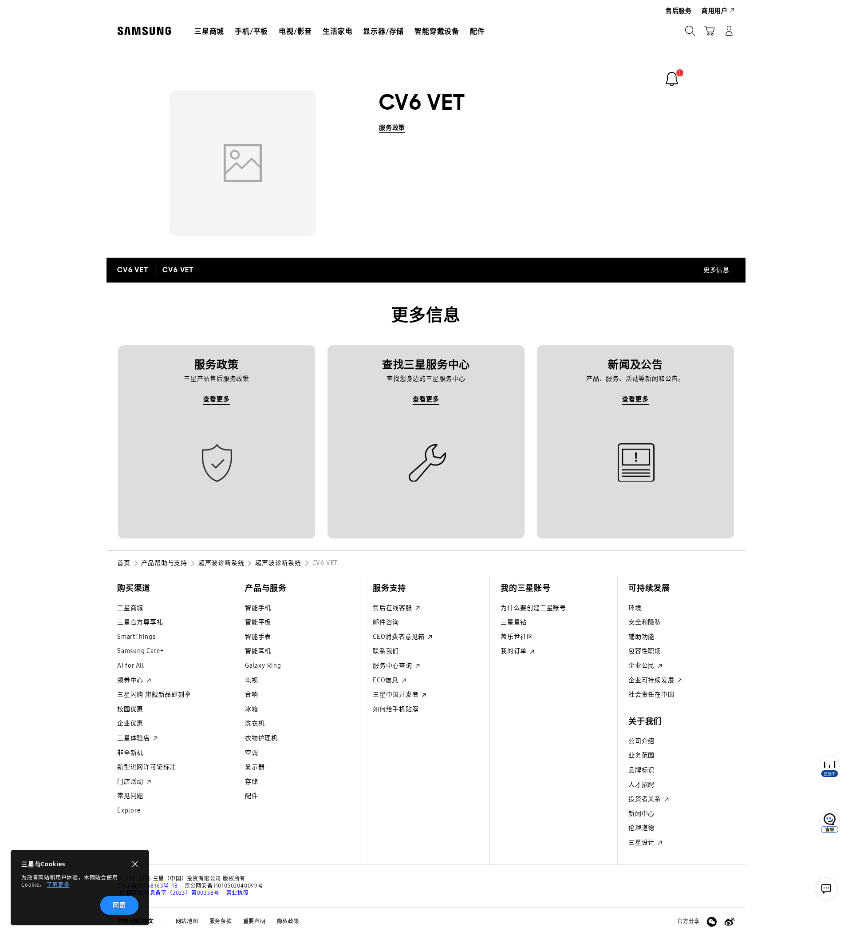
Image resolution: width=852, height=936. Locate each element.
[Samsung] (144, 30)
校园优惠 (130, 709)
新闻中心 (641, 813)
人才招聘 (641, 785)
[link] (672, 79)
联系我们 (386, 651)
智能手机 (258, 608)
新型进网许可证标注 (146, 767)
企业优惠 (130, 723)
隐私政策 (288, 921)
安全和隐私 (644, 622)
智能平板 (258, 622)
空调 (251, 753)
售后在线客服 (393, 608)
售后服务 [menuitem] (679, 11)
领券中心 (131, 680)
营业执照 (237, 893)
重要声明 (254, 921)
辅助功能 (641, 637)
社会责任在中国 (651, 694)
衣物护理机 (261, 738)
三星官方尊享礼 (140, 622)
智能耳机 (258, 651)
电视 (251, 680)
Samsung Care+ (140, 651)
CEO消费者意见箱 (399, 637)
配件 (251, 796)
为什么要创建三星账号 (533, 608)
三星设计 (642, 842)
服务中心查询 (393, 665)
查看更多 (216, 399)
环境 (635, 608)
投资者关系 (645, 799)
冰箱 (251, 709)
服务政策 (392, 127)
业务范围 (641, 755)
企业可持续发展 (652, 680)
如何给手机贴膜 (396, 709)
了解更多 (58, 885)
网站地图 (187, 921)
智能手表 (258, 637)
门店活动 (131, 781)
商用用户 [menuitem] (715, 11)
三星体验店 (134, 738)
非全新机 (130, 753)
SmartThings (136, 637)
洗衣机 (254, 723)
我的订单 (515, 651)
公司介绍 (641, 741)
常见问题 (130, 796)
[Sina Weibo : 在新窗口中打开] (729, 921)
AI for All (130, 665)
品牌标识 (641, 770)
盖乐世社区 (517, 637)
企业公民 (642, 665)
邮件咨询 (386, 622)
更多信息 (716, 270)
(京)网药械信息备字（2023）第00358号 (168, 893)
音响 (251, 694)
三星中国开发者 (396, 694)
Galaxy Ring (263, 665)
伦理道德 (641, 828)
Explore (129, 810)
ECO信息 (386, 680)
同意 (119, 905)
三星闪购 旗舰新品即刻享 (154, 694)
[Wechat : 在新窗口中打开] (711, 921)
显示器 (254, 767)
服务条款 (220, 921)
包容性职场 (644, 651)
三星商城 (130, 608)
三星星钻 (514, 622)
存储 (251, 781)
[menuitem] (209, 31)
